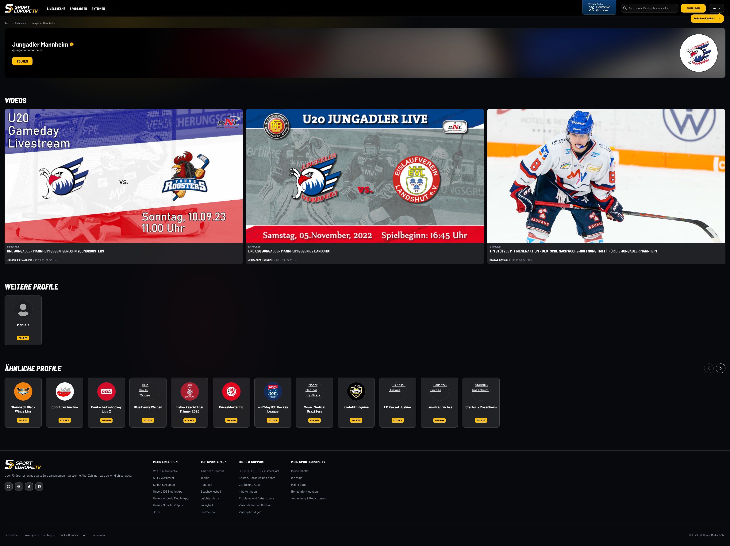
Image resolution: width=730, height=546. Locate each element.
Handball (206, 484)
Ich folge (296, 478)
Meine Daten (299, 484)
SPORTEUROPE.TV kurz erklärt (259, 471)
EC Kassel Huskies (398, 407)
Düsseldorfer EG (231, 407)
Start (7, 23)
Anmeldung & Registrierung (309, 498)
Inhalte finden (248, 491)
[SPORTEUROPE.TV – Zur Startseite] (21, 8)
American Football (212, 471)
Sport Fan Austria (65, 407)
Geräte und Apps (250, 484)
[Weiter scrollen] (720, 368)
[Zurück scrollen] (709, 368)
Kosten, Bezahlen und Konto (257, 478)
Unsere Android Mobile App (170, 498)
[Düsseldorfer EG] (231, 391)
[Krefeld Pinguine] (356, 391)
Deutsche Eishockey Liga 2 (106, 409)
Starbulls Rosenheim (481, 407)
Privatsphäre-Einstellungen (39, 534)
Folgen (22, 61)
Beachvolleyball (211, 491)
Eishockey (21, 23)
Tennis (205, 478)
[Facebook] (39, 486)
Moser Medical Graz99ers (314, 409)
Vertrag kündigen (250, 512)
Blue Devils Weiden (148, 407)
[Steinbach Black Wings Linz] (23, 391)
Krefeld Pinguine (356, 407)
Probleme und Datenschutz (256, 498)
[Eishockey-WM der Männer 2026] (190, 391)
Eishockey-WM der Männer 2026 (190, 409)
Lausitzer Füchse (439, 407)
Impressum (99, 534)
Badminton (208, 512)
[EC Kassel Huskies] (398, 391)
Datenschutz (12, 534)
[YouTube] (19, 486)
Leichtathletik (210, 498)
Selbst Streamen (164, 484)
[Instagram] (9, 486)
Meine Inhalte (300, 471)
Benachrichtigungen (304, 491)
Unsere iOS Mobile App (167, 491)
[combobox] (652, 8)
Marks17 (23, 325)
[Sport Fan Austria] (65, 391)
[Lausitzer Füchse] (439, 391)
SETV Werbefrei (163, 478)
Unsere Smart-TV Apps (168, 505)
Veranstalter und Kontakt (255, 505)
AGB (85, 534)
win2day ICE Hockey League (273, 409)
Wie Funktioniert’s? (165, 471)
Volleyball (207, 505)
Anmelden (693, 8)
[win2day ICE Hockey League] (273, 391)
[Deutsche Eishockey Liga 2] (106, 391)
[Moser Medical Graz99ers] (314, 391)
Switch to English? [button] (704, 16)
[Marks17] (23, 309)
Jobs (156, 512)
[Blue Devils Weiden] (148, 391)
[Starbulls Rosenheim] (481, 391)
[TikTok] (29, 486)
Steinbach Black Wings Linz (23, 409)
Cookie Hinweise (69, 534)
